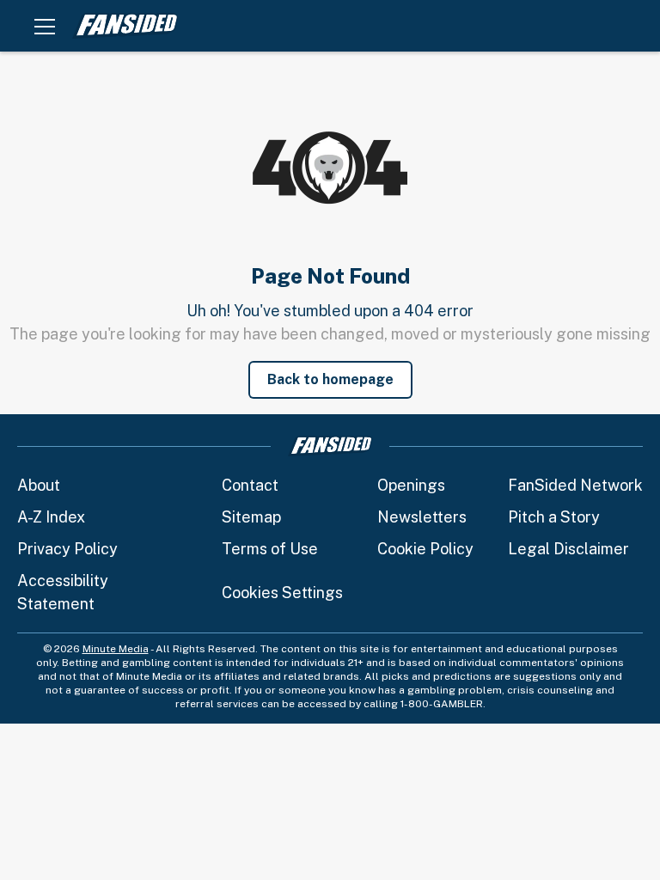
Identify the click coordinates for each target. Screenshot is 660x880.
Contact (250, 485)
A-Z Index (51, 517)
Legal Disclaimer (568, 549)
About (38, 485)
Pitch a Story (554, 517)
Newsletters (422, 517)
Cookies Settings (282, 593)
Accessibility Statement (62, 592)
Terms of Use (270, 549)
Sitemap (251, 517)
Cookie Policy (425, 549)
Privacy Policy (67, 549)
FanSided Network (575, 485)
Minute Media (115, 649)
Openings (411, 485)
